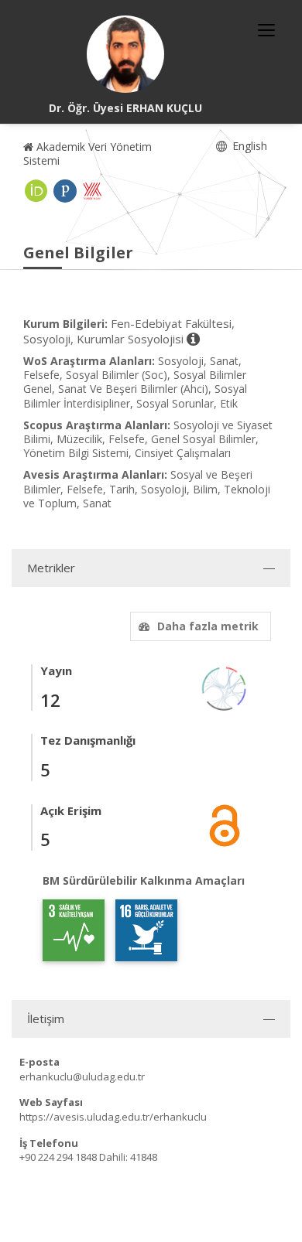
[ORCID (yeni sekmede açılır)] (36, 191)
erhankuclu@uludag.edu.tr (82, 1076)
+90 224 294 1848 (58, 1157)
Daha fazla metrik (208, 626)
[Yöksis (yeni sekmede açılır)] (92, 191)
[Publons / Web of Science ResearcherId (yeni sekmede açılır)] (65, 191)
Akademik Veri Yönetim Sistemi (87, 153)
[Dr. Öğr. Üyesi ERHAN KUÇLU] (125, 54)
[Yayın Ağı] (224, 688)
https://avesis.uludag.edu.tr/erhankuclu (113, 1117)
